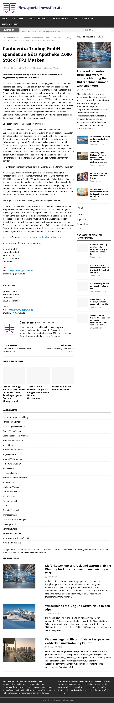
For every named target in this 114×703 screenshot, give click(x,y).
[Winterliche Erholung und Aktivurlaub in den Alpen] (82, 140)
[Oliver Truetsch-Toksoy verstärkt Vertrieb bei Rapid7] (82, 302)
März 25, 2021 (97, 307)
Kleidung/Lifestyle (11, 473)
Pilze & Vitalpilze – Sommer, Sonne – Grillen (98, 175)
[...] (91, 128)
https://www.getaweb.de (21, 270)
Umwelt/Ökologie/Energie (14, 519)
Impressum (82, 219)
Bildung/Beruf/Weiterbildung (15, 417)
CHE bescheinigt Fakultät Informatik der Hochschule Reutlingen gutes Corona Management (14, 394)
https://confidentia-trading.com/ (45, 237)
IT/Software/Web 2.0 (12, 463)
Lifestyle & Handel (82, 19)
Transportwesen (10, 515)
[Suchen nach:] (97, 30)
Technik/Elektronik (11, 510)
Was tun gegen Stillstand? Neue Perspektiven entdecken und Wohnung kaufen (98, 157)
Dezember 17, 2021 (99, 291)
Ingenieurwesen (10, 454)
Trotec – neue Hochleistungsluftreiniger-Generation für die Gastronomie (38, 392)
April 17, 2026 (84, 89)
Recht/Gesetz (9, 496)
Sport (5, 505)
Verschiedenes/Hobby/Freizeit (16, 538)
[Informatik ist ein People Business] (63, 375)
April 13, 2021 (12, 68)
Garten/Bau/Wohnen (12, 431)
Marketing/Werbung (12, 487)
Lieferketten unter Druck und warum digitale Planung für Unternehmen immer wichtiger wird (92, 78)
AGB (79, 228)
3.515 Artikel (48, 322)
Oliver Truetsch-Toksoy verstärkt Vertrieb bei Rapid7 (99, 301)
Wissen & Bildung (37, 19)
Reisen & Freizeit (10, 24)
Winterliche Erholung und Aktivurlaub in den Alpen (100, 139)
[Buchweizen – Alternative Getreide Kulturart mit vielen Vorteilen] (82, 192)
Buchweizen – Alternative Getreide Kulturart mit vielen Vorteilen (100, 193)
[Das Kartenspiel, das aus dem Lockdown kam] (82, 286)
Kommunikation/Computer (15, 477)
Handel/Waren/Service (13, 440)
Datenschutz (82, 224)
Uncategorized (9, 524)
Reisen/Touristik (10, 501)
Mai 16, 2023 (96, 181)
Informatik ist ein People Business (61, 388)
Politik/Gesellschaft (11, 491)
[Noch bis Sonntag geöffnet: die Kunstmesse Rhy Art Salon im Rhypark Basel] (82, 248)
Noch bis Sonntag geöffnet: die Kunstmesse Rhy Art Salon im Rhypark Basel (99, 249)
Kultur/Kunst (8, 482)
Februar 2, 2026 (98, 144)
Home (4, 19)
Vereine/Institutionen (12, 533)
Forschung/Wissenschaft (14, 426)
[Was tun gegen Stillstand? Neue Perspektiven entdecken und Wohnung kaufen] (82, 156)
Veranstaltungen (10, 528)
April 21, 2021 (97, 328)
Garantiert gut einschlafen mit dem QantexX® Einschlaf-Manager (100, 269)
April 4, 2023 (96, 199)
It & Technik (17, 19)
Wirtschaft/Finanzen (12, 542)
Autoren (80, 214)
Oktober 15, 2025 (98, 165)
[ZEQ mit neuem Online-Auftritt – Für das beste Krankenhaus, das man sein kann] (82, 318)
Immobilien (8, 445)
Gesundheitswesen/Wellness (48, 68)
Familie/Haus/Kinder (12, 421)
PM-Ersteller (27, 68)
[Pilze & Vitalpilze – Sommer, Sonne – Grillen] (82, 176)
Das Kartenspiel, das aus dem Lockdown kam (99, 286)
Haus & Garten (59, 19)
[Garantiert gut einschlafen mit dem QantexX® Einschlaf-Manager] (82, 268)
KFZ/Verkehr (8, 468)
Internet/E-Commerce (12, 459)
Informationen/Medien (13, 449)
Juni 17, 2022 (96, 257)
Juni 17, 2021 (96, 275)
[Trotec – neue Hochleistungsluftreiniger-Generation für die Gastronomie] (38, 375)
